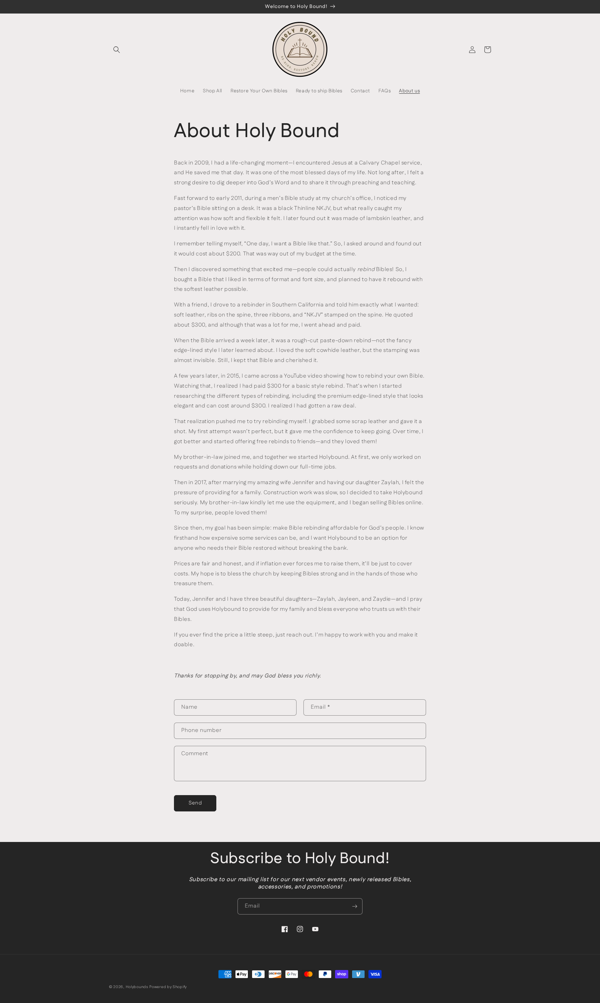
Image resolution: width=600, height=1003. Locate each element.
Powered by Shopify (168, 987)
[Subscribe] (354, 906)
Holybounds (137, 987)
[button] (116, 49)
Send (195, 803)
